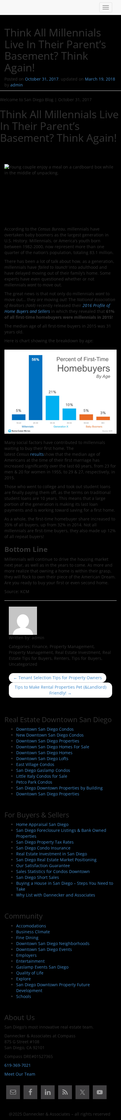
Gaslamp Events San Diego (42, 967)
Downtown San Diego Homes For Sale (52, 747)
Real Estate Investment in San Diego (51, 854)
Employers (26, 955)
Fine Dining (27, 937)
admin (16, 85)
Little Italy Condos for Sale (41, 776)
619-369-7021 (17, 1065)
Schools (23, 996)
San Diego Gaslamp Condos (43, 770)
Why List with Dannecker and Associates (55, 895)
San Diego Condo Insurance (43, 848)
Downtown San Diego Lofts (42, 758)
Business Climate (33, 931)
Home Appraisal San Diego (42, 824)
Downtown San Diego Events (44, 949)
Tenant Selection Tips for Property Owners (57, 677)
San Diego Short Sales (37, 877)
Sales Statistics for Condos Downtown (53, 871)
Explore (23, 979)
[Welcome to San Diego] (8, 7)
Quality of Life (29, 973)
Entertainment (30, 961)
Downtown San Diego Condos (45, 729)
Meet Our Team (19, 1074)
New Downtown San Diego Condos (50, 735)
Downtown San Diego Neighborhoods (53, 943)
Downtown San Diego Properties (47, 741)
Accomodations (31, 926)
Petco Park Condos (34, 782)
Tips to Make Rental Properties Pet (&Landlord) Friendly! (60, 690)
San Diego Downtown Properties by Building (59, 788)
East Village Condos (35, 764)
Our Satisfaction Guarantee (43, 865)
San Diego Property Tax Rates (45, 842)
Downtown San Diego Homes (44, 752)
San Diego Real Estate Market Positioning (56, 859)
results (37, 454)
